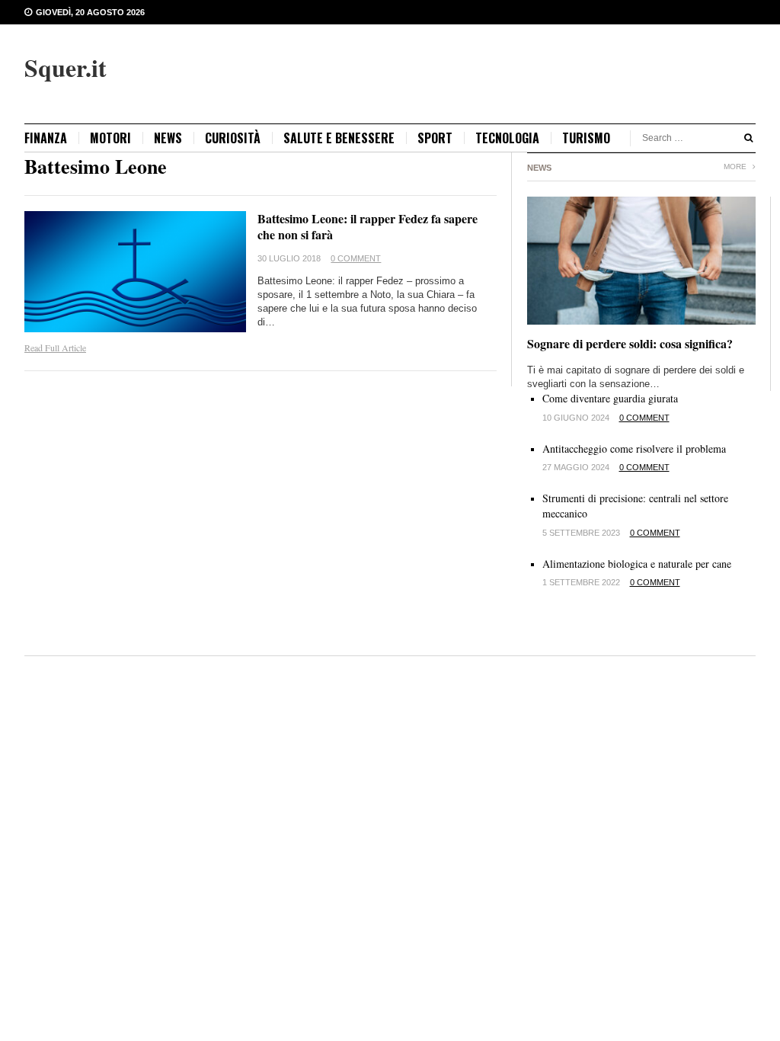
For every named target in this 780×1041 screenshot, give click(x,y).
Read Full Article (55, 347)
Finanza (45, 138)
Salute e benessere (339, 138)
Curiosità (233, 138)
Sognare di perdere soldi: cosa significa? (630, 343)
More (736, 166)
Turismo (586, 138)
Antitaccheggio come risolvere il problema (634, 448)
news (168, 138)
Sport (434, 138)
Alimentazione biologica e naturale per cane (636, 563)
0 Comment (356, 258)
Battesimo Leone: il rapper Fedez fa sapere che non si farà (367, 226)
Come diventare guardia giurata (610, 398)
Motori (110, 138)
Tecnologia (507, 138)
